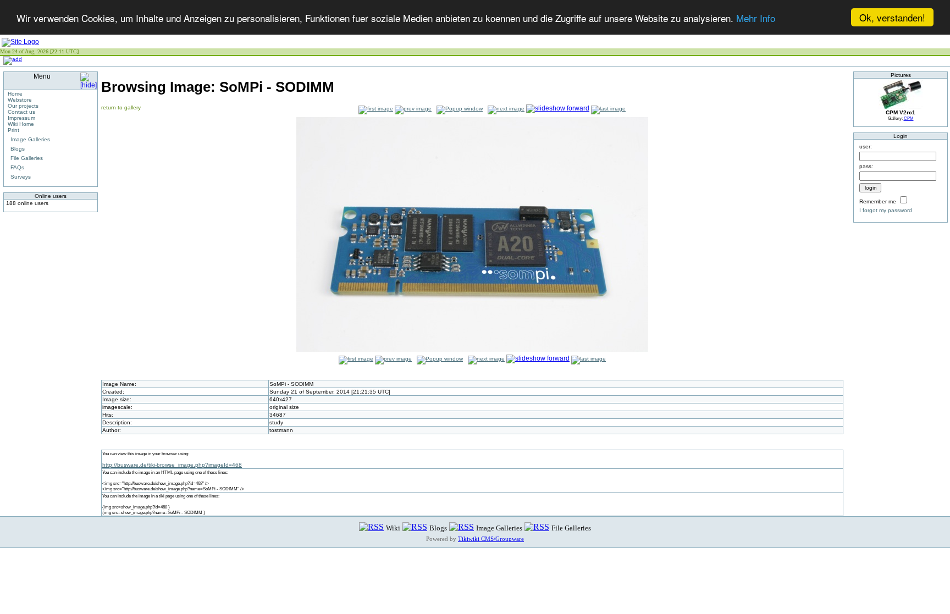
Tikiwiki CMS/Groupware (491, 538)
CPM (909, 118)
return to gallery (121, 107)
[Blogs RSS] (414, 527)
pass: (866, 166)
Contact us (21, 112)
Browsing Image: (217, 87)
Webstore (20, 100)
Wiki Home (21, 124)
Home (15, 94)
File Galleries (26, 158)
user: (865, 146)
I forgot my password (885, 210)
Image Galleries (30, 139)
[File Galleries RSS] (536, 527)
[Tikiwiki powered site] (20, 42)
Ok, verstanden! (892, 17)
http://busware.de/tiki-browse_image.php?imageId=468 (172, 465)
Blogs (17, 149)
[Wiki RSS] (371, 527)
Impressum (21, 118)
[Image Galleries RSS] (461, 527)
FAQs (17, 167)
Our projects (23, 106)
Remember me (877, 201)
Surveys (20, 177)
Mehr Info (755, 18)
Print (13, 130)
